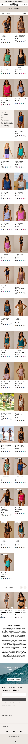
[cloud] (18, 73)
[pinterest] (14, 731)
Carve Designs (5, 721)
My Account (4, 726)
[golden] (5, 42)
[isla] (21, 41)
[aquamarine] (21, 103)
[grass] (2, 73)
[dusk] (23, 136)
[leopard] (16, 41)
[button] (8, 13)
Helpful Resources (6, 715)
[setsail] (23, 41)
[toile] (23, 325)
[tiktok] (21, 731)
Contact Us (4, 710)
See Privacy (11, 705)
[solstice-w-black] (16, 451)
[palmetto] (9, 167)
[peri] (16, 103)
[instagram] (10, 731)
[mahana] (9, 42)
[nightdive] (7, 42)
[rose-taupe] (16, 293)
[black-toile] (2, 42)
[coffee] (20, 41)
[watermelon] (23, 73)
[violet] (21, 73)
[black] (4, 42)
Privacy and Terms (14, 738)
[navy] (20, 73)
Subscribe (14, 699)
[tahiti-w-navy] (2, 324)
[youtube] (17, 731)
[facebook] (7, 731)
